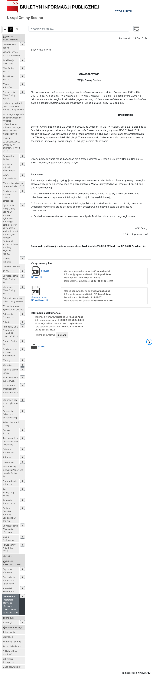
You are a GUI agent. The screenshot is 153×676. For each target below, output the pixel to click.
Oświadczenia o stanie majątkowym (10, 352)
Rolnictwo (7, 457)
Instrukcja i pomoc (12, 641)
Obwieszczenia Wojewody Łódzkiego (10, 528)
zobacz (62, 334)
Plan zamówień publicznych (10, 379)
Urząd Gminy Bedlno (9, 46)
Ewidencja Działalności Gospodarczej (10, 414)
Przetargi (7, 622)
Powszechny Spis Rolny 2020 (9, 548)
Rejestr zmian (9, 632)
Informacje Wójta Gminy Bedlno (9, 290)
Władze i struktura (7, 260)
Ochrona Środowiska (8, 451)
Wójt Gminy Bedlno (8, 70)
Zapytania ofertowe (7, 571)
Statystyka (8, 637)
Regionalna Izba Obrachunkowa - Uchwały (10, 441)
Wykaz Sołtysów (7, 86)
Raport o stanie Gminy (10, 371)
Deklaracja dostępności (9, 660)
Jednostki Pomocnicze (9, 502)
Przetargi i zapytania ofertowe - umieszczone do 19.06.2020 (10, 604)
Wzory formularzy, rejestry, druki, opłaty (13, 308)
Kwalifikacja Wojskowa (8, 62)
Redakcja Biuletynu (12, 646)
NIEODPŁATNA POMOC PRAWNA (11, 54)
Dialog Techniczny (8, 538)
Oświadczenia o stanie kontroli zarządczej (10, 196)
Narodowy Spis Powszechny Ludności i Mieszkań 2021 (10, 331)
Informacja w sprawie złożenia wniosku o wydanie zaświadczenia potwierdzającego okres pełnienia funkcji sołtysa (13, 124)
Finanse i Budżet (7, 432)
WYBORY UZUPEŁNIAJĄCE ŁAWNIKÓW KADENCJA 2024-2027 (12, 144)
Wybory (6, 360)
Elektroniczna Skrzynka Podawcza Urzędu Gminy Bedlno (13, 471)
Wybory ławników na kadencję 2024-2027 (13, 185)
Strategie (7, 365)
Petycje (6, 322)
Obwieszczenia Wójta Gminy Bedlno (10, 279)
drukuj (41, 346)
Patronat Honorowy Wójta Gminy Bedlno (13, 300)
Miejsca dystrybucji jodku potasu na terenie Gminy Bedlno (13, 106)
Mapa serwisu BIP (11, 667)
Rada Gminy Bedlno (9, 78)
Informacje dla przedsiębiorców (10, 403)
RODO (6, 271)
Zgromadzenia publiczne (10, 483)
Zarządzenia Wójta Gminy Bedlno (9, 95)
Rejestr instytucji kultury (11, 424)
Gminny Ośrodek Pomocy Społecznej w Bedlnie (9, 514)
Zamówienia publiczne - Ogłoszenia (9, 580)
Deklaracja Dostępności (9, 316)
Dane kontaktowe (11, 266)
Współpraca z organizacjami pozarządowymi (10, 390)
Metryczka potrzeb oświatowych (9, 167)
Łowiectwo (8, 462)
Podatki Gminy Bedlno (10, 343)
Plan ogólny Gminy (8, 158)
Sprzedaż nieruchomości (10, 590)
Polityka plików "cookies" (10, 653)
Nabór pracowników (9, 177)
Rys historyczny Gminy (8, 492)
